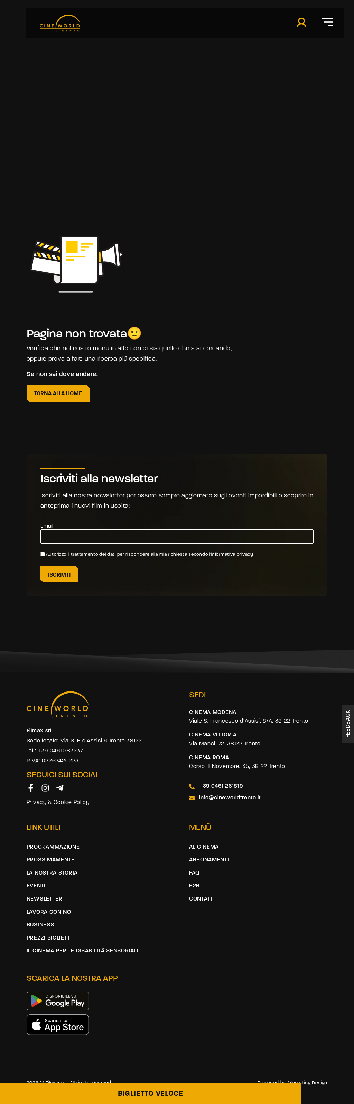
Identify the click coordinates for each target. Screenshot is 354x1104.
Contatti (202, 899)
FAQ (194, 873)
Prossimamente (51, 860)
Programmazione (53, 847)
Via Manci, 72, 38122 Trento (225, 744)
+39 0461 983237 (60, 751)
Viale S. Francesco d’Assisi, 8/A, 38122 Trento (248, 721)
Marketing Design (307, 1083)
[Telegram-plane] (60, 788)
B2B (194, 886)
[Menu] (327, 22)
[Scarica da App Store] (58, 1024)
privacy (246, 554)
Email (46, 526)
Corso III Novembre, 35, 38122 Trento (237, 766)
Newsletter (45, 899)
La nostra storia (52, 873)
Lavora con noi (50, 912)
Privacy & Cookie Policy (58, 802)
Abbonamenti (209, 860)
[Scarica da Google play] (58, 1001)
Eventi (36, 886)
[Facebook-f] (31, 788)
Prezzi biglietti (49, 938)
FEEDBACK (348, 723)
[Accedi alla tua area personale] (301, 22)
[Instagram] (45, 788)
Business (40, 925)
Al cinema (204, 847)
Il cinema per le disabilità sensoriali (83, 951)
